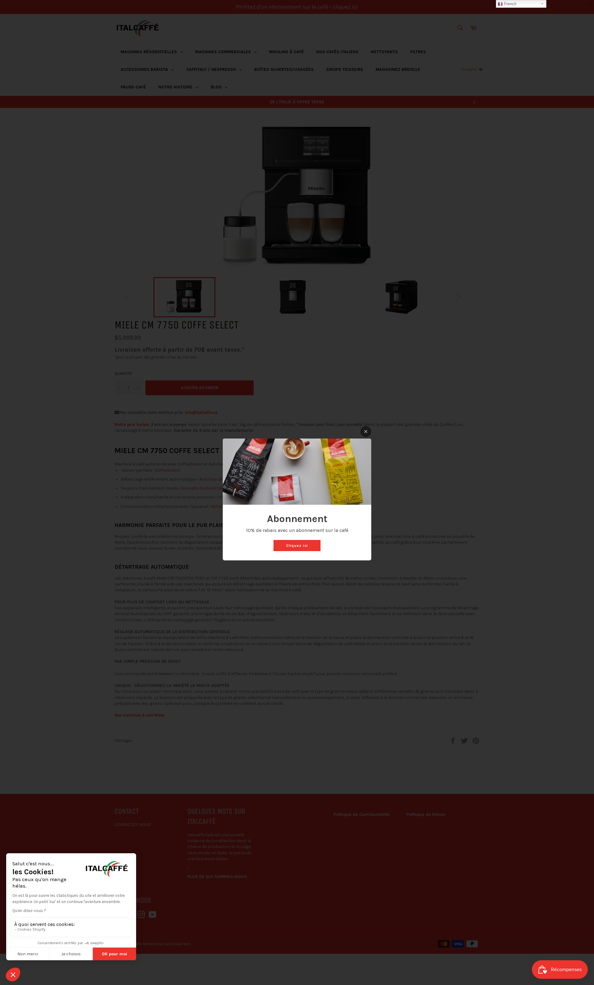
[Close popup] (365, 431)
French (509, 4)
